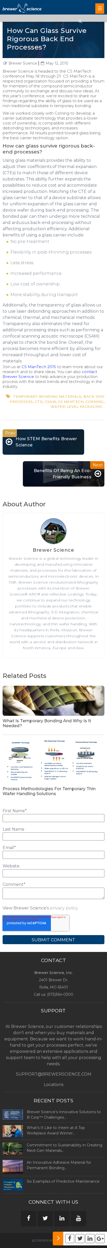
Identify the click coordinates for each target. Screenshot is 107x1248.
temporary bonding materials (47, 396)
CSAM (50, 401)
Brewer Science (23, 63)
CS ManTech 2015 (39, 366)
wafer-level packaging (77, 406)
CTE (39, 401)
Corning (94, 401)
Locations (53, 1084)
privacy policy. (64, 908)
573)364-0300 (60, 994)
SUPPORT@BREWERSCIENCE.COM (53, 1074)
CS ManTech (70, 401)
